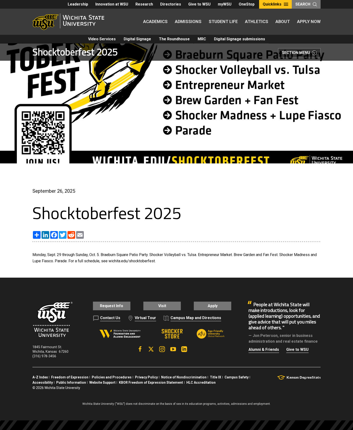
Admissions (188, 21)
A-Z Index (40, 377)
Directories (170, 4)
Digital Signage (137, 39)
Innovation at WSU (111, 4)
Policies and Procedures (112, 377)
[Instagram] (162, 349)
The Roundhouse (174, 39)
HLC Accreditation (201, 382)
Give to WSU (199, 4)
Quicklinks (272, 4)
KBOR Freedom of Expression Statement (151, 382)
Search (302, 4)
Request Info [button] (111, 306)
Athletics (256, 21)
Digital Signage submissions (239, 39)
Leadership (78, 4)
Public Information (71, 382)
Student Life (223, 21)
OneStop (247, 4)
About (282, 21)
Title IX (215, 377)
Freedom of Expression (69, 377)
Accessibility (42, 382)
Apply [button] (213, 306)
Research (144, 4)
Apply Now (309, 21)
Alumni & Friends (264, 349)
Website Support (102, 382)
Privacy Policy (146, 377)
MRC (202, 39)
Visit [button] (162, 306)
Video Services (102, 39)
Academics (155, 21)
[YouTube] (173, 349)
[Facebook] (140, 349)
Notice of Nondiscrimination (184, 377)
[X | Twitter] (151, 349)
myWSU (224, 4)
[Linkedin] (184, 349)
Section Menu (296, 52)
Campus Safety (237, 377)
